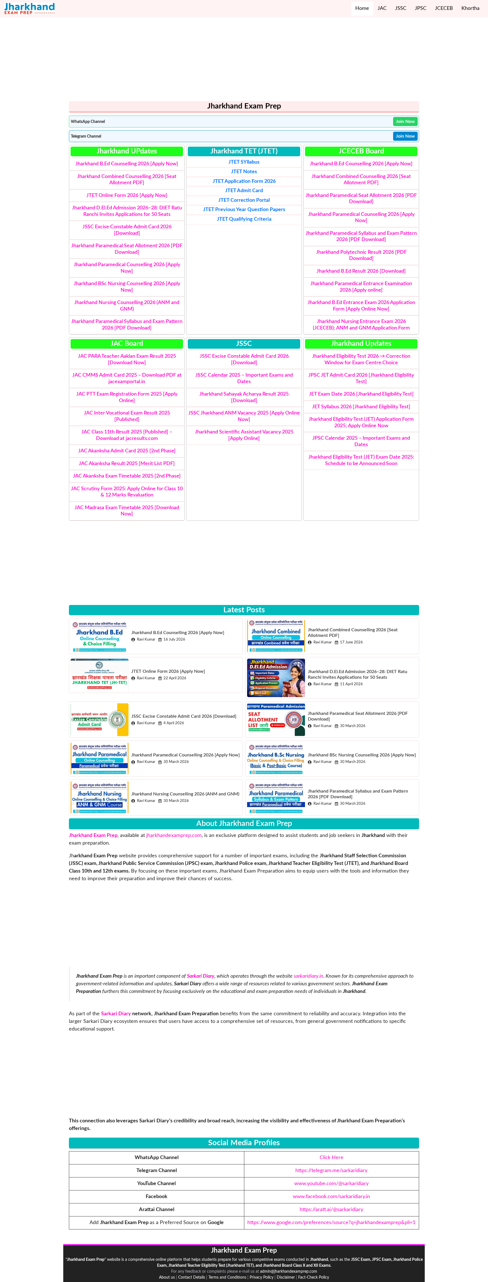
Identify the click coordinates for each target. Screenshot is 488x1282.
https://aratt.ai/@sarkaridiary (331, 1209)
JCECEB (444, 8)
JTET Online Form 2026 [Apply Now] (126, 195)
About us (167, 1277)
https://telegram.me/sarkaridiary (331, 1170)
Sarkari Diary (116, 1013)
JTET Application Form (238, 181)
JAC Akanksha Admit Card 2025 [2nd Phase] (127, 451)
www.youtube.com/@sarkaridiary (331, 1183)
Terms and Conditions (227, 1277)
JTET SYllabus (244, 162)
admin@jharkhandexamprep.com (288, 1272)
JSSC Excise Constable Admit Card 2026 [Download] (183, 716)
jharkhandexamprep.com (174, 835)
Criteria (244, 219)
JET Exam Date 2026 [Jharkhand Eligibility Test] (361, 394)
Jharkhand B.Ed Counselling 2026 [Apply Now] (126, 163)
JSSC (400, 8)
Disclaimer (286, 1277)
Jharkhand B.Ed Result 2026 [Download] (361, 271)
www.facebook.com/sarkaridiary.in (331, 1196)
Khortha (470, 8)
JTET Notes (244, 171)
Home (362, 8)
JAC (382, 8)
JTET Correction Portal (244, 200)
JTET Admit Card (244, 190)
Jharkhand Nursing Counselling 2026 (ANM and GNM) (185, 794)
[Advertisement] (238, 61)
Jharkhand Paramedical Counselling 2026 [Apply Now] (185, 755)
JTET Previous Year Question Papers (244, 209)
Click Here (331, 1157)
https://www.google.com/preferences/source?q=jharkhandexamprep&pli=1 (331, 1222)
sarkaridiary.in (308, 976)
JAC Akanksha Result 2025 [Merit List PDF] (127, 463)
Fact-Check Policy (313, 1277)
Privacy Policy (261, 1277)
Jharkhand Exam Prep (93, 835)
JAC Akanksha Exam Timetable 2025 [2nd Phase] (127, 476)
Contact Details (191, 1277)
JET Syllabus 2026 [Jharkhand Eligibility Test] (361, 406)
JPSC (420, 8)
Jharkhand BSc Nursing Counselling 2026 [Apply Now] (362, 755)
